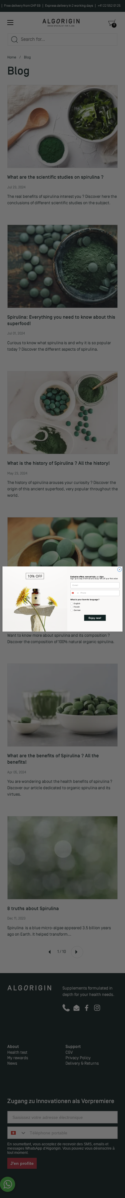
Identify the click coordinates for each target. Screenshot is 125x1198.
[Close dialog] (119, 569)
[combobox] (75, 593)
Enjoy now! (95, 617)
